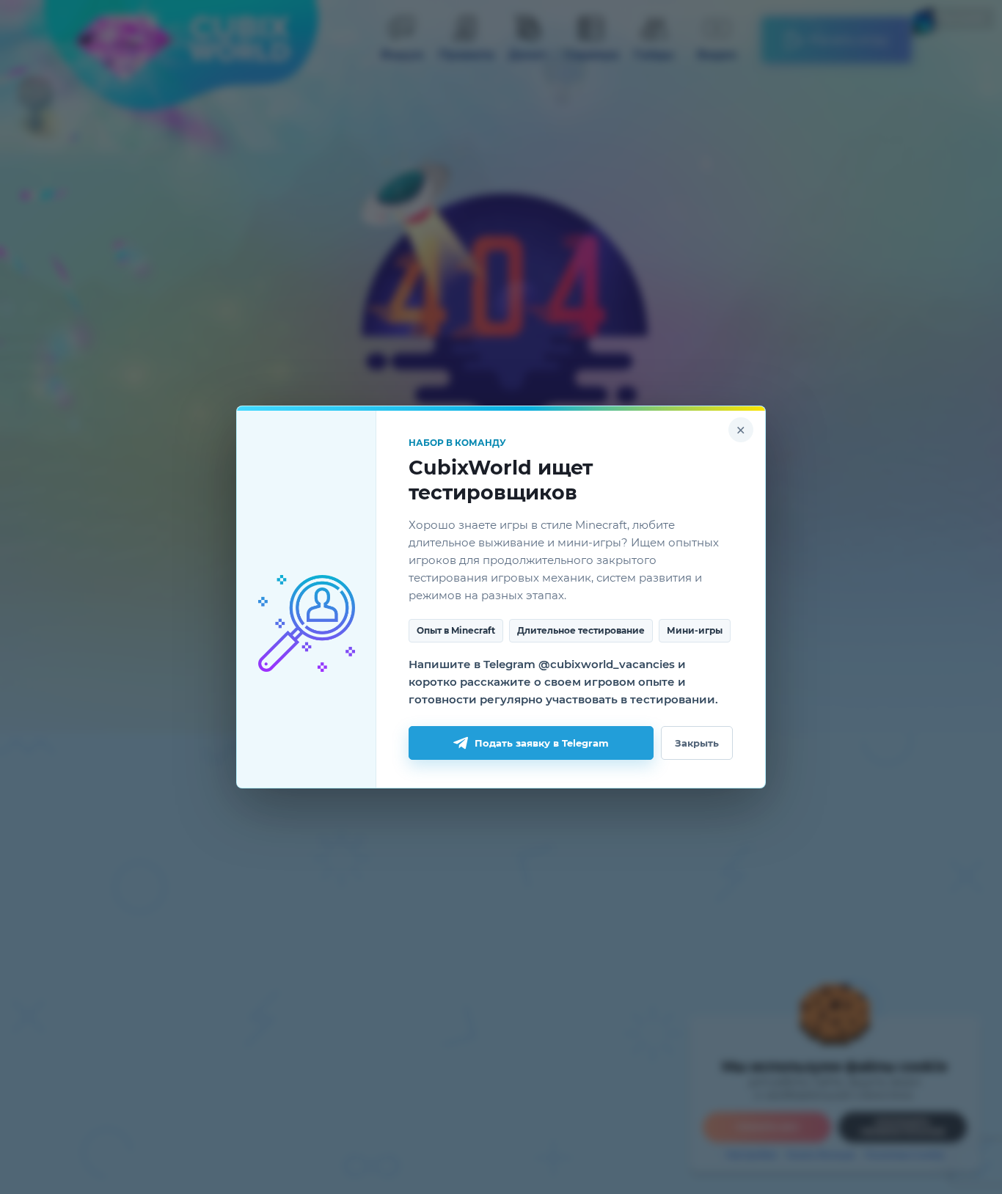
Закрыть (697, 743)
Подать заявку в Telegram (542, 743)
